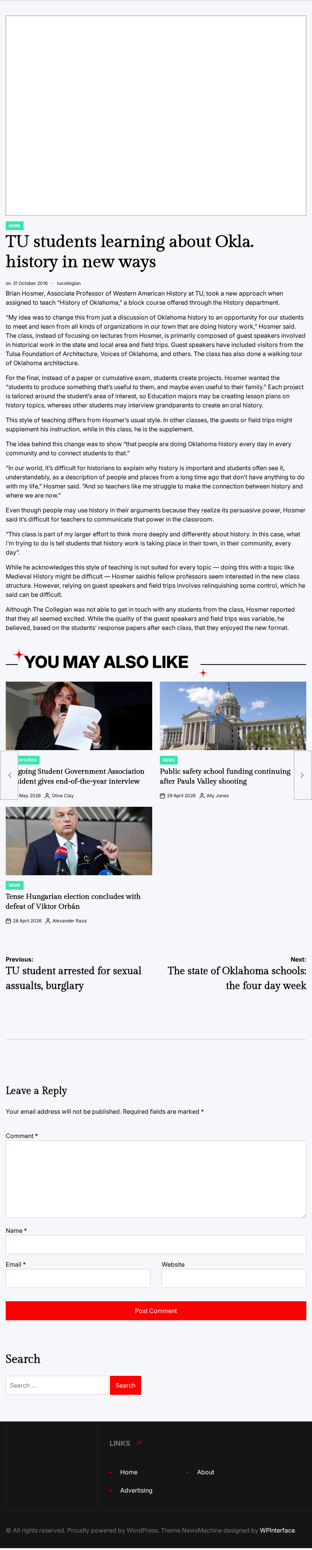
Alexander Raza (70, 921)
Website (173, 1264)
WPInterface (277, 1530)
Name (16, 1230)
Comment (22, 1136)
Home (128, 1472)
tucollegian (69, 283)
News (15, 225)
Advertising (136, 1490)
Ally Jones (218, 795)
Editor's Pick (23, 760)
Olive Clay (63, 795)
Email (16, 1264)
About (205, 1472)
